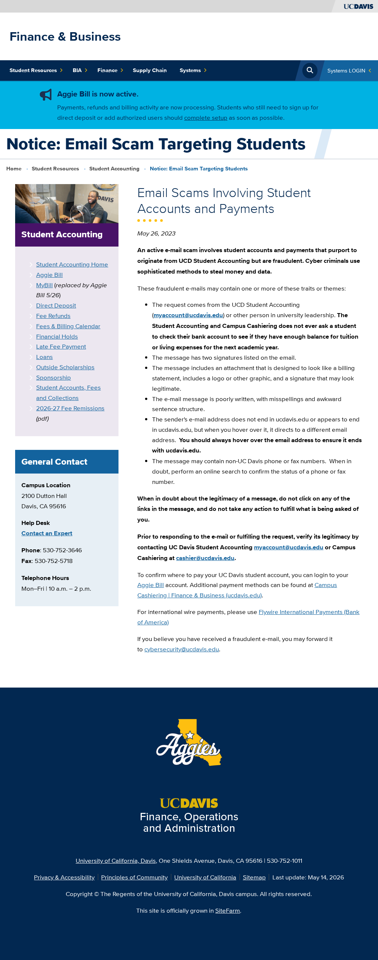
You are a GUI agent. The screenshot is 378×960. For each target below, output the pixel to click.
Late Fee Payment (61, 346)
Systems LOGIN (346, 70)
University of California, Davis (116, 860)
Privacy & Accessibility (64, 877)
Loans (44, 356)
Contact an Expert (46, 533)
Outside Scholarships (65, 367)
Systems (190, 70)
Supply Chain (150, 70)
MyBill (44, 284)
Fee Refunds (53, 315)
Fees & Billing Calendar (68, 325)
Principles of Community (134, 877)
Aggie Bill (49, 274)
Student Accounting (114, 168)
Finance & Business (65, 36)
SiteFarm (227, 910)
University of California (205, 877)
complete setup (205, 117)
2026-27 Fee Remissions (70, 408)
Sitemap (254, 877)
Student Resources (33, 70)
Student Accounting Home (72, 264)
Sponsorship (53, 377)
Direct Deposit (56, 305)
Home (13, 168)
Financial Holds (57, 336)
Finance (107, 70)
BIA (77, 70)
